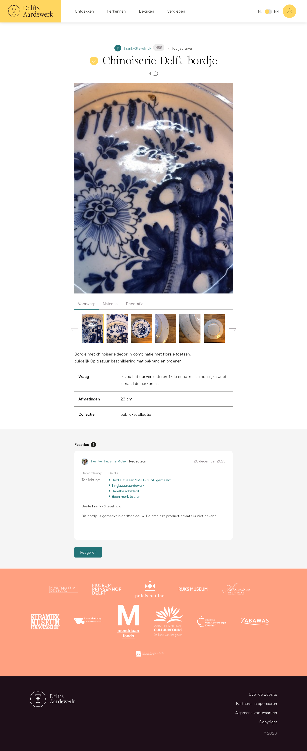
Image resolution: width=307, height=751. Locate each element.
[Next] (230, 330)
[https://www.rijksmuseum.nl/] (193, 590)
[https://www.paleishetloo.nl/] (149, 590)
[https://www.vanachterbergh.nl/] (211, 622)
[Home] (30, 11)
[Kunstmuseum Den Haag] (63, 590)
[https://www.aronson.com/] (236, 590)
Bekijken (146, 11)
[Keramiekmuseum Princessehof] (45, 622)
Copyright (268, 721)
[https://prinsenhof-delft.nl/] (106, 590)
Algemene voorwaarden (256, 712)
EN (276, 11)
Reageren (88, 552)
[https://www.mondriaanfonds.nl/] (128, 622)
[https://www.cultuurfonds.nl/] (168, 622)
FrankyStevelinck (143, 48)
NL (260, 11)
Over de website (263, 694)
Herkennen (116, 11)
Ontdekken (84, 11)
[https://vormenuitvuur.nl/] (149, 655)
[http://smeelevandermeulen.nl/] (88, 622)
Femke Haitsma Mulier (109, 461)
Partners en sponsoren (256, 703)
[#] (295, 11)
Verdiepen (176, 11)
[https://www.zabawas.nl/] (254, 622)
